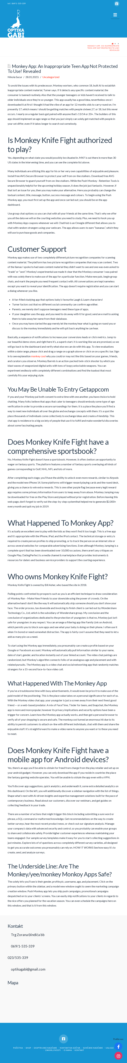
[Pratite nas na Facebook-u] (118, 1046)
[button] (115, 15)
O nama (68, 1050)
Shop (28, 1048)
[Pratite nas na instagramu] (118, 1056)
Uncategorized (50, 77)
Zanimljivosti (53, 1050)
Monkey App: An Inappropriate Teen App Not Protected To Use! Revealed (103, 48)
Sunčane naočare (93, 1048)
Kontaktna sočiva (70, 1048)
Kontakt (79, 1050)
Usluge (110, 1048)
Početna (18, 1048)
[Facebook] (116, 3)
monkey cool (38, 356)
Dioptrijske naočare (45, 1048)
